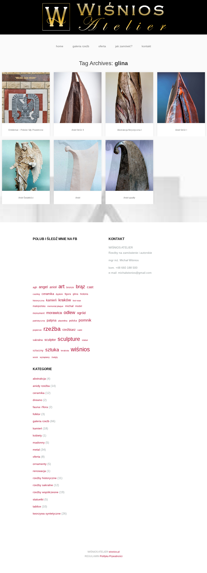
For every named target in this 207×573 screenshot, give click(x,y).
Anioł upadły (129, 197)
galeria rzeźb (81, 46)
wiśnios (80, 349)
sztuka (52, 349)
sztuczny (38, 350)
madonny (39, 442)
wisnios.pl (114, 551)
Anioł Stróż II (78, 130)
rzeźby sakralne (43, 485)
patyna (51, 320)
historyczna (38, 300)
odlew (69, 312)
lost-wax (77, 300)
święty (55, 357)
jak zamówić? (123, 46)
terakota (65, 350)
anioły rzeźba (41, 385)
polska (73, 320)
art (61, 286)
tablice (37, 506)
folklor (36, 414)
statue (85, 340)
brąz (80, 286)
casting (36, 294)
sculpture (69, 339)
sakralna (38, 339)
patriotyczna (39, 320)
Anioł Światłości (25, 197)
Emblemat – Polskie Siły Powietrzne (25, 130)
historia (84, 294)
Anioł (77, 197)
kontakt (146, 46)
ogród (81, 313)
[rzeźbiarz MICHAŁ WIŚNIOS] (103, 17)
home (59, 46)
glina (75, 294)
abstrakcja (39, 378)
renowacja (39, 471)
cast (90, 287)
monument (38, 313)
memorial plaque (55, 306)
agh (35, 287)
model (78, 306)
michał (69, 306)
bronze (70, 287)
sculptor (50, 339)
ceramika (48, 293)
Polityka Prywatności (111, 556)
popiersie (37, 330)
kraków (64, 300)
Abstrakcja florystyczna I (129, 130)
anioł (53, 287)
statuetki (38, 499)
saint (79, 330)
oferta (102, 46)
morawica (54, 313)
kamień (51, 300)
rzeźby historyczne (45, 478)
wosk (35, 357)
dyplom (59, 294)
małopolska (39, 306)
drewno (37, 400)
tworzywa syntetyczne (47, 513)
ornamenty (39, 463)
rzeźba (52, 329)
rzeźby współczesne (45, 492)
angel (43, 287)
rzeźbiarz (69, 329)
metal (36, 449)
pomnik (85, 320)
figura (68, 294)
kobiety (37, 435)
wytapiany (45, 357)
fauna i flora (40, 407)
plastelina (62, 320)
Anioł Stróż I (181, 130)
